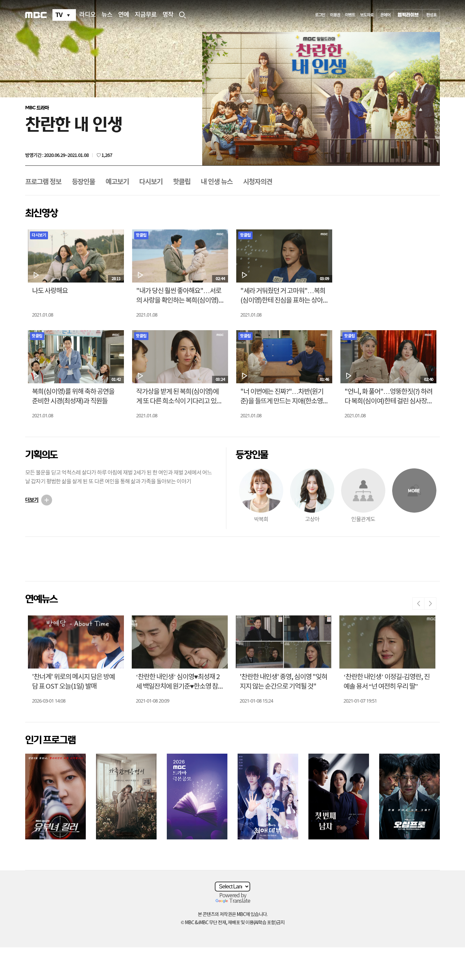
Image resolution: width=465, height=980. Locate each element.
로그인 (320, 15)
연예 (123, 15)
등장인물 (83, 182)
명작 (167, 15)
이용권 (335, 15)
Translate (239, 901)
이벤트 (350, 15)
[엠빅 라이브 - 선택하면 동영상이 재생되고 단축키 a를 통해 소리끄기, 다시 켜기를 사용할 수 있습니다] (408, 15)
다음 (430, 603)
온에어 (385, 15)
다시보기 (150, 182)
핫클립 (181, 182)
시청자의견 (257, 182)
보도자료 (366, 15)
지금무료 (146, 15)
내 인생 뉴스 (217, 182)
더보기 (31, 500)
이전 (418, 603)
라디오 (87, 15)
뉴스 (106, 15)
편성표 (431, 15)
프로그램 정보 (43, 182)
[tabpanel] (321, 99)
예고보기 (117, 182)
